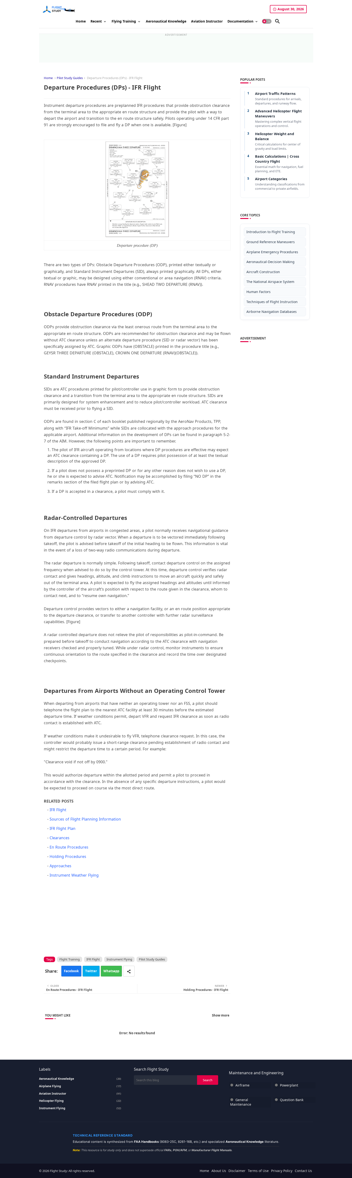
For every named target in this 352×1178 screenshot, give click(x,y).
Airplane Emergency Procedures (272, 252)
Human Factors (258, 291)
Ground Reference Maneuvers (270, 242)
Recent (96, 21)
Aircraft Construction (263, 272)
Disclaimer (236, 1170)
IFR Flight (58, 809)
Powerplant (289, 1085)
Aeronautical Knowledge (166, 21)
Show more (220, 1015)
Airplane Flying (80, 1086)
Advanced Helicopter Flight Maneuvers (278, 113)
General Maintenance (240, 1102)
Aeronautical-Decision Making (270, 261)
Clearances (59, 837)
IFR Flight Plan (62, 828)
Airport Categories (271, 178)
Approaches (60, 865)
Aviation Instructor (207, 21)
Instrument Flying (119, 959)
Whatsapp (111, 971)
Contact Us (303, 1170)
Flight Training (69, 959)
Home (81, 21)
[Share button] (129, 971)
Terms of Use (258, 1170)
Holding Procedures (68, 856)
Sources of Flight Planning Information (85, 819)
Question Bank (291, 1100)
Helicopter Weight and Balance (274, 136)
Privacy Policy (281, 1170)
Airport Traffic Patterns (275, 93)
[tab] (80, 21)
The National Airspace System (270, 281)
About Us (218, 1170)
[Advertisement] (176, 47)
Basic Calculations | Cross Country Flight (277, 159)
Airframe (242, 1085)
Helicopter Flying (80, 1101)
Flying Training (124, 21)
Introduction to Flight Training (270, 232)
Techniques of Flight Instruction (272, 301)
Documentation (240, 21)
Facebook (71, 971)
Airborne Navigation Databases (271, 311)
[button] (267, 21)
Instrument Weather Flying (74, 875)
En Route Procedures (69, 847)
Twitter (91, 971)
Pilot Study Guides (70, 78)
